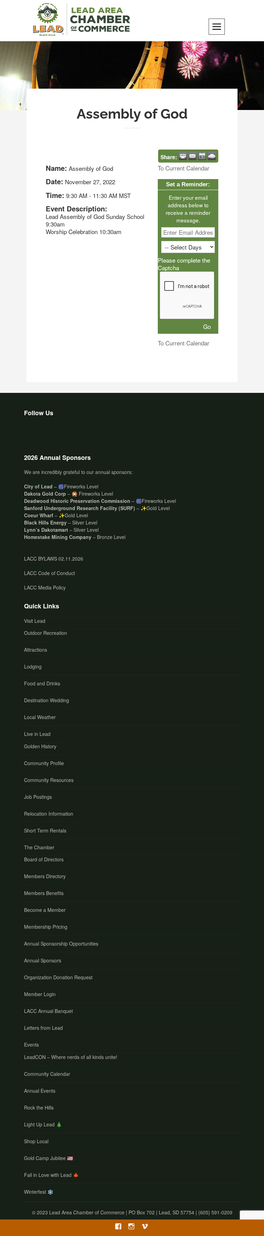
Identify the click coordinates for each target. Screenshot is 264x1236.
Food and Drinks (42, 683)
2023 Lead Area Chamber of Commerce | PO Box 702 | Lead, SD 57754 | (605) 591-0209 (134, 1212)
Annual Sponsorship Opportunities (61, 943)
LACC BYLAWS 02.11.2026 (53, 558)
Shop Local (36, 1141)
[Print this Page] (183, 156)
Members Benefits (44, 893)
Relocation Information (48, 813)
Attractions (35, 649)
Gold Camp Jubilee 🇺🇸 (48, 1158)
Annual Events (39, 1090)
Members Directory (45, 876)
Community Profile (44, 763)
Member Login (40, 994)
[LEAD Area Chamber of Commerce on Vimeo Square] (68, 433)
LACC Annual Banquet (48, 1010)
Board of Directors (44, 859)
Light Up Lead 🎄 (43, 1124)
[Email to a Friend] (192, 156)
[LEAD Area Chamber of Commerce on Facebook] (32, 433)
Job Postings (38, 796)
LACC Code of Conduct (49, 573)
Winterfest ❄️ (38, 1191)
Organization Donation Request (58, 977)
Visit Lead (34, 620)
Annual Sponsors (42, 960)
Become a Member (45, 909)
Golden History (40, 746)
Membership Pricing (45, 926)
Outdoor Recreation (45, 632)
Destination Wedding (46, 700)
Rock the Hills (39, 1107)
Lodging (33, 666)
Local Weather (40, 717)
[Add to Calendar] (202, 156)
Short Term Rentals (45, 830)
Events (31, 1044)
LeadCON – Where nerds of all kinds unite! (70, 1056)
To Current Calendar (183, 168)
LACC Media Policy (45, 587)
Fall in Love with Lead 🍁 (51, 1174)
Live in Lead (37, 733)
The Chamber (39, 847)
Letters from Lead (43, 1027)
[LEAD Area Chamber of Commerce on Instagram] (50, 433)
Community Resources (49, 779)
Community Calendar (47, 1073)
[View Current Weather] (212, 156)
